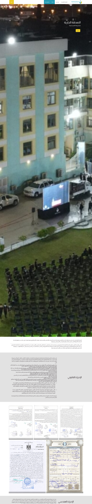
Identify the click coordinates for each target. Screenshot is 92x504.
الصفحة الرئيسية (64, 2)
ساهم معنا (47, 2)
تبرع (11, 2)
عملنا (53, 2)
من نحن (57, 2)
